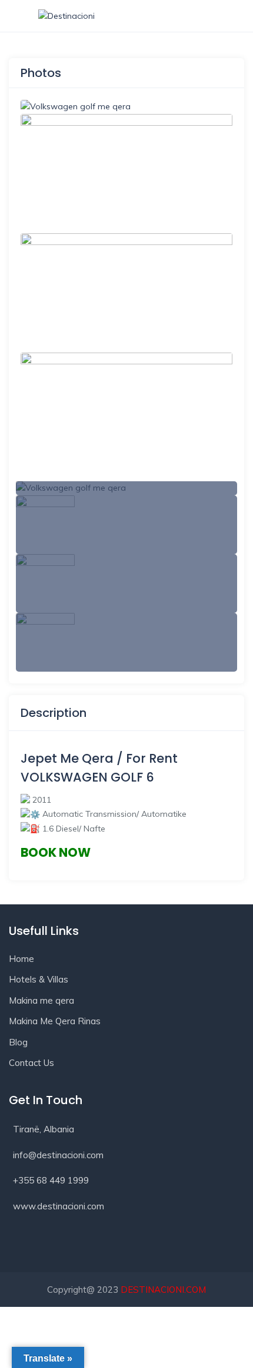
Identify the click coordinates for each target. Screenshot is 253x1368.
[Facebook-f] (23, 1244)
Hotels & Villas (38, 979)
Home (21, 958)
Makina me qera (41, 1000)
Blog (18, 1042)
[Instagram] (66, 1244)
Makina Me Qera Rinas (55, 1021)
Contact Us (31, 1062)
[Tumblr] (108, 1244)
